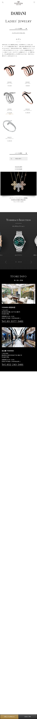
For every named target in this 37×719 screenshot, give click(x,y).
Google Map (5, 313)
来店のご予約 (28, 716)
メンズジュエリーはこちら (18, 32)
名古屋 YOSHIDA (8, 351)
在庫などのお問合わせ (9, 716)
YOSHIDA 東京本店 (8, 307)
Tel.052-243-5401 (12, 364)
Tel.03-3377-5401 (12, 321)
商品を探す (18, 158)
